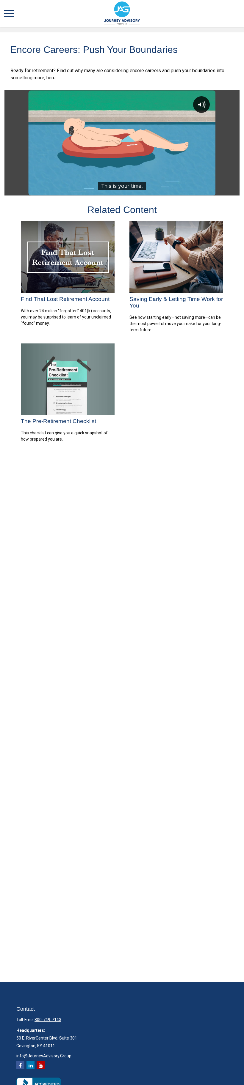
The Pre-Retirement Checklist (58, 421)
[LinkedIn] (30, 1065)
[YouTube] (41, 1065)
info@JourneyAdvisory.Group (43, 1056)
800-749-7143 (48, 1019)
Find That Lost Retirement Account (65, 299)
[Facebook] (20, 1065)
